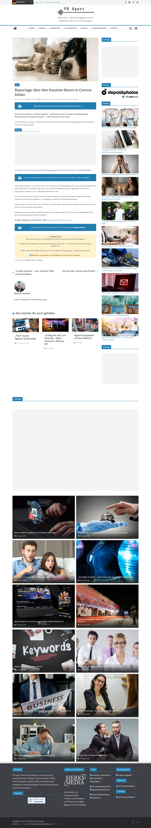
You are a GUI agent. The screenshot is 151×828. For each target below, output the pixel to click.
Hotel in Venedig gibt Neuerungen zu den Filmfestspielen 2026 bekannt (104, 620)
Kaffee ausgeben (125, 775)
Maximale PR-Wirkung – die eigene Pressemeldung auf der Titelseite (42, 711)
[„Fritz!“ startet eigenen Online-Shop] (25, 320)
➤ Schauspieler (70, 28)
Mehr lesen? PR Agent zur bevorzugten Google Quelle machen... (57, 106)
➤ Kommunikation (99, 28)
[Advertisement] (55, 149)
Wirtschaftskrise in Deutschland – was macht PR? (34, 755)
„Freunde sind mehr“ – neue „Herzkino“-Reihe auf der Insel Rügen (34, 272)
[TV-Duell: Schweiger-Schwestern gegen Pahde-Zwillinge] (43, 561)
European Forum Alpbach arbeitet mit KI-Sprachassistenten (103, 533)
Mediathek (60, 99)
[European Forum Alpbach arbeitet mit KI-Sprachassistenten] (107, 517)
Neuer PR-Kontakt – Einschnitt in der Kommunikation (100, 711)
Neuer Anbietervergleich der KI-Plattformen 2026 (34, 533)
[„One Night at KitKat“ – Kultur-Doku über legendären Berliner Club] (107, 561)
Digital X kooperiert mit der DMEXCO (84, 337)
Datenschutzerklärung (100, 795)
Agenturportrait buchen (101, 790)
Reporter (75, 99)
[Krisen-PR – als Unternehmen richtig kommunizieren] (107, 651)
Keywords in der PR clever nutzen (28, 666)
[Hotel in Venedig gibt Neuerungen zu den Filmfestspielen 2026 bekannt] (107, 606)
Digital (47, 99)
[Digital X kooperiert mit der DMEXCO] (85, 320)
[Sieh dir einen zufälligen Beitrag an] (136, 28)
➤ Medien (42, 28)
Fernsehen (53, 99)
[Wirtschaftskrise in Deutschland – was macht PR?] (43, 740)
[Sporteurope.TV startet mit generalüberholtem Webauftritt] (43, 606)
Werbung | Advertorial (100, 775)
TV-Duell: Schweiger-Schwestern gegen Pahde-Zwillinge (37, 577)
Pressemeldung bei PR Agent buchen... (59, 220)
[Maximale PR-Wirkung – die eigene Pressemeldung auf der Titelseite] (43, 695)
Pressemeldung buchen (101, 786)
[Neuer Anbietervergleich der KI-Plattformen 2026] (43, 517)
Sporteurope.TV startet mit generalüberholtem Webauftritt (39, 621)
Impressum (96, 798)
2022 (41, 99)
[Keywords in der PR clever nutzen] (43, 651)
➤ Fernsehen (54, 28)
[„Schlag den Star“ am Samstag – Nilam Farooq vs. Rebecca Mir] (55, 320)
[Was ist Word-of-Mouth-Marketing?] (107, 740)
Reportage (68, 99)
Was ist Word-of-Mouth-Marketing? (92, 755)
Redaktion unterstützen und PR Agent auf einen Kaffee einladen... (56, 255)
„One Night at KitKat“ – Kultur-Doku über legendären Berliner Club (105, 577)
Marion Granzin (21, 99)
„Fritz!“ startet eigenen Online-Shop (25, 337)
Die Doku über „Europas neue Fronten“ (79, 271)
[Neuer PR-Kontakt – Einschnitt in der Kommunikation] (107, 695)
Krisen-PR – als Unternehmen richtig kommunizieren (100, 666)
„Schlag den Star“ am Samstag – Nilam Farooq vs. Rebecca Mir (55, 339)
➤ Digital (84, 28)
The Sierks (80, 805)
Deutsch (20, 2)
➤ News (31, 28)
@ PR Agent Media (125, 786)
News (17, 85)
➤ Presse (113, 28)
